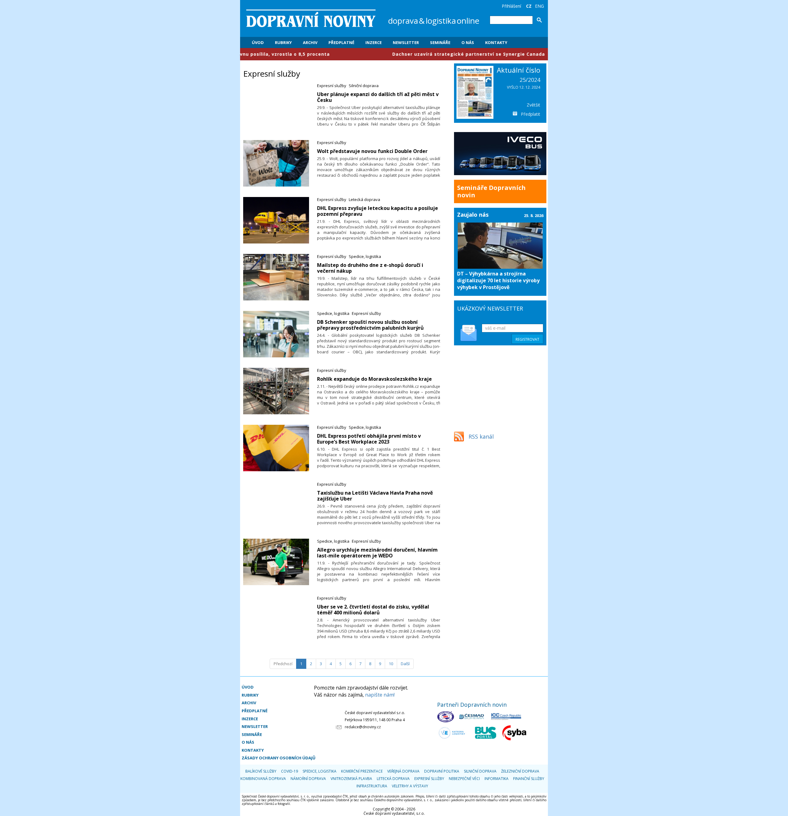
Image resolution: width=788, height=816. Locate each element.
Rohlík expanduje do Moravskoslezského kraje (374, 379)
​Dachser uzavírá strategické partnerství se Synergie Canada (420, 54)
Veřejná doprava (403, 771)
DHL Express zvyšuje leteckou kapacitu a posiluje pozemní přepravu (377, 211)
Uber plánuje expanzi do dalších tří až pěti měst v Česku (378, 97)
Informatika (496, 778)
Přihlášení (511, 6)
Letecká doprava (364, 199)
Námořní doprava (308, 778)
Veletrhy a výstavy (410, 786)
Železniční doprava (520, 771)
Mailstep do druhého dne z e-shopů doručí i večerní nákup (370, 268)
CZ (529, 6)
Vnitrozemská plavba (351, 778)
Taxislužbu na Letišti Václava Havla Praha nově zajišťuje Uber (375, 495)
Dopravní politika (441, 771)
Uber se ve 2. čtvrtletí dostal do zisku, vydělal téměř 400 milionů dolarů (373, 609)
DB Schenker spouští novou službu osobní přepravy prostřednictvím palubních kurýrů (370, 325)
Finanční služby (528, 778)
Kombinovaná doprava (263, 778)
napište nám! (380, 694)
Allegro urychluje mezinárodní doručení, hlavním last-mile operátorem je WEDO (377, 552)
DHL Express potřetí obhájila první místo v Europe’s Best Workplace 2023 (369, 438)
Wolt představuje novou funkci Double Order (372, 151)
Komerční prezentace (362, 771)
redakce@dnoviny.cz (363, 727)
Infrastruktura (371, 786)
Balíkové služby (260, 771)
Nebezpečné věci (464, 778)
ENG (539, 6)
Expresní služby (331, 85)
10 (391, 663)
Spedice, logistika (365, 256)
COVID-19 (289, 771)
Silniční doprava (364, 85)
